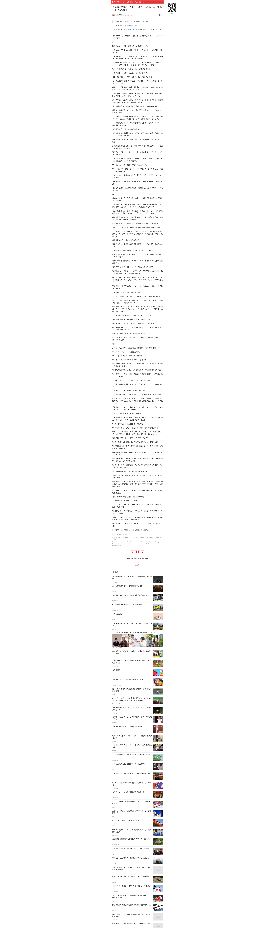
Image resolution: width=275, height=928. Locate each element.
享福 (115, 403)
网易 (113, 2)
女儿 (159, 204)
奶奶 (145, 63)
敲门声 (157, 348)
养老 (161, 29)
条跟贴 (137, 565)
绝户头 (131, 29)
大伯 (117, 29)
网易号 (119, 2)
